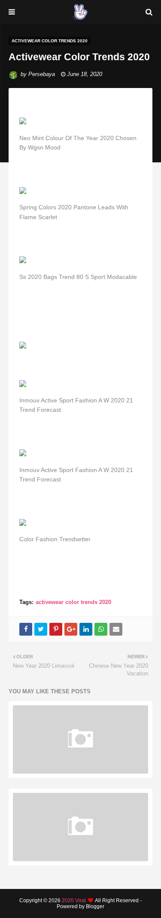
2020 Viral (74, 900)
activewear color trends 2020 (73, 602)
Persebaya (41, 74)
